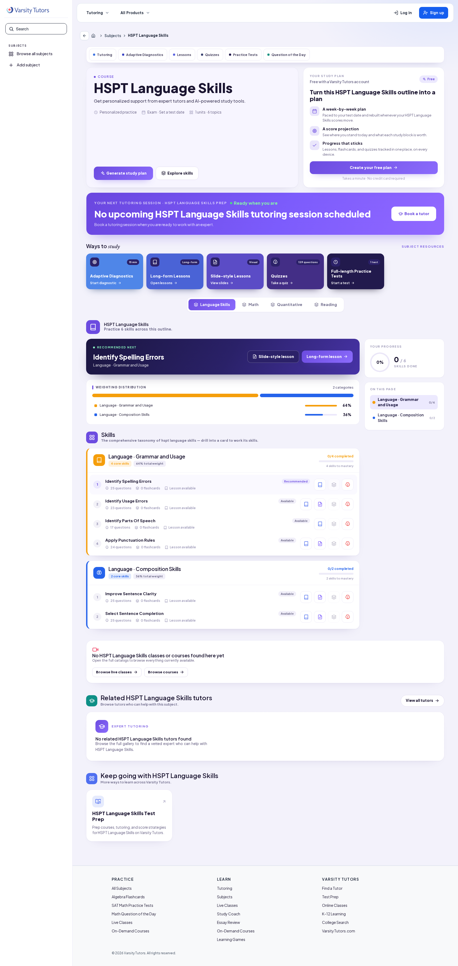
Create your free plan (371, 167)
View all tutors (419, 700)
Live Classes (122, 922)
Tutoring (94, 12)
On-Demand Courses (130, 930)
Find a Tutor (332, 888)
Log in (406, 12)
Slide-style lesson (276, 356)
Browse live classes (114, 672)
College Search (335, 922)
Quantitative (289, 304)
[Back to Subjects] (84, 36)
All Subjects (122, 888)
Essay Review (228, 922)
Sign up (437, 12)
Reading (329, 304)
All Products (132, 12)
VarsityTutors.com (338, 930)
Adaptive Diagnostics (144, 55)
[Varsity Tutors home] (27, 10)
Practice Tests (245, 55)
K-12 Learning (334, 913)
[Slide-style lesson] (320, 504)
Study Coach (228, 913)
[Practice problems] (347, 484)
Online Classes (334, 905)
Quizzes (212, 55)
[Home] (94, 36)
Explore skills (180, 173)
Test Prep (330, 896)
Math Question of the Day (134, 913)
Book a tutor (416, 213)
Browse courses (163, 672)
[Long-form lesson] (320, 484)
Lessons (184, 55)
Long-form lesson (324, 356)
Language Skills (215, 304)
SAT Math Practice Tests (132, 905)
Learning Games (231, 939)
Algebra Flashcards (128, 896)
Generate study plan (126, 173)
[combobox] (39, 28)
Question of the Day (288, 55)
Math (253, 304)
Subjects (113, 35)
